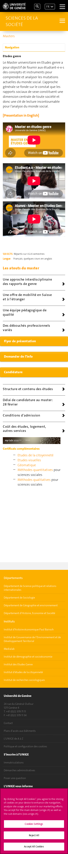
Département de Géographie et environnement (31, 605)
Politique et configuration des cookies (25, 746)
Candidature (13, 372)
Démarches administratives (19, 770)
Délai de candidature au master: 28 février (28, 402)
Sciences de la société (22, 21)
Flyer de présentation (20, 341)
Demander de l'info (18, 356)
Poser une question (15, 778)
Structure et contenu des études (28, 389)
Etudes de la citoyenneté (35, 455)
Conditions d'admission (21, 415)
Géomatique (27, 465)
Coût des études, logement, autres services (24, 428)
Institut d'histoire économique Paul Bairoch (29, 629)
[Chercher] (37, 6)
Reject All (34, 835)
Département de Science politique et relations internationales (30, 587)
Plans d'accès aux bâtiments (20, 731)
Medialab (9, 649)
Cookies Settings (34, 824)
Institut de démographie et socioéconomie (28, 656)
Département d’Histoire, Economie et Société (29, 613)
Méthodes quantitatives (35, 470)
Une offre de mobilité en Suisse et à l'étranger (27, 297)
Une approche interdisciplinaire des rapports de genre (27, 281)
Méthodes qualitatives (34, 479)
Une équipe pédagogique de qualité (24, 312)
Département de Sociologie (19, 597)
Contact (8, 723)
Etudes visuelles (29, 460)
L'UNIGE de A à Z (13, 738)
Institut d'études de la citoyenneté (23, 672)
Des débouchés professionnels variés (26, 327)
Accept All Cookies (34, 846)
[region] (34, 821)
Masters (9, 36)
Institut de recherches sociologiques (24, 680)
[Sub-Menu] (62, 21)
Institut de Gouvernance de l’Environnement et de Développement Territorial (32, 639)
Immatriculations (14, 762)
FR (47, 7)
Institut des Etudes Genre (18, 664)
